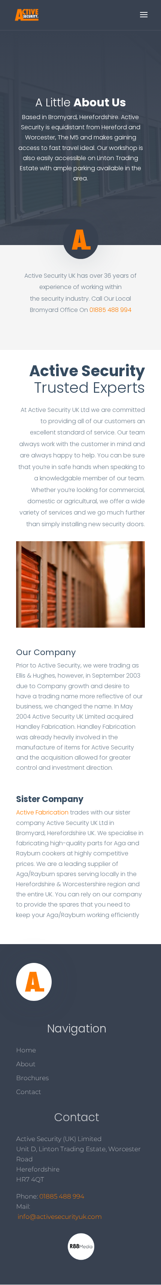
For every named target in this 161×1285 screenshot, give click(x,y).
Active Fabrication (42, 812)
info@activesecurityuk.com (60, 1216)
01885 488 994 (110, 310)
